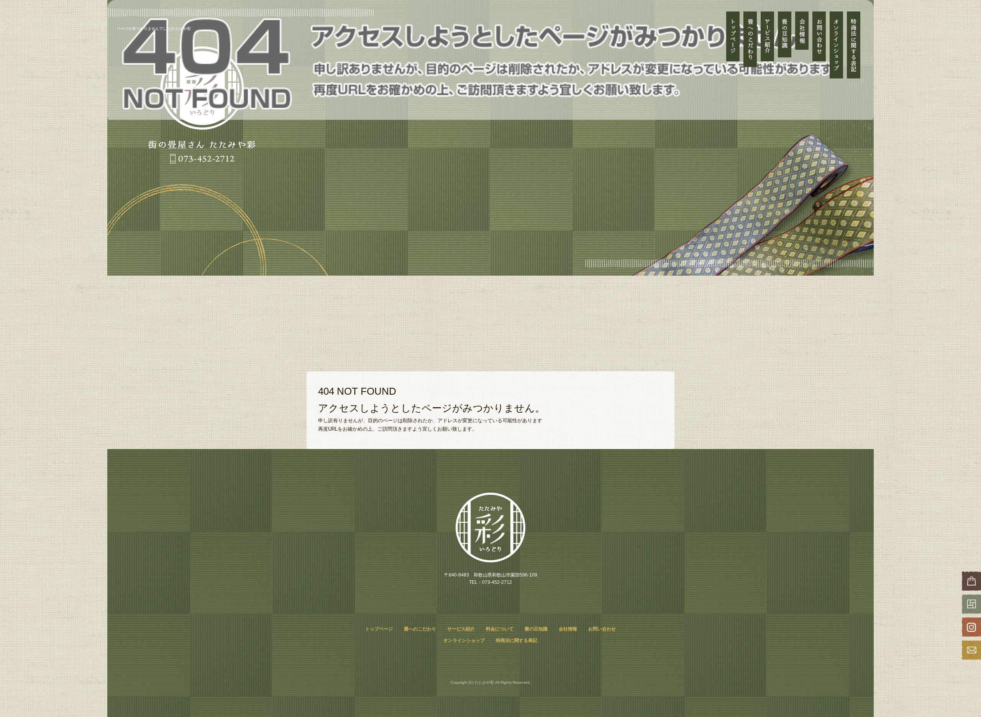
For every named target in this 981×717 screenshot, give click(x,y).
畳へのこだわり (750, 44)
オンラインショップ (836, 44)
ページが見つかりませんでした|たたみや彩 (154, 28)
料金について (499, 629)
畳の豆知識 (784, 44)
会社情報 (801, 44)
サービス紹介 (767, 36)
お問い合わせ (819, 44)
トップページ (732, 44)
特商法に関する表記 (853, 44)
